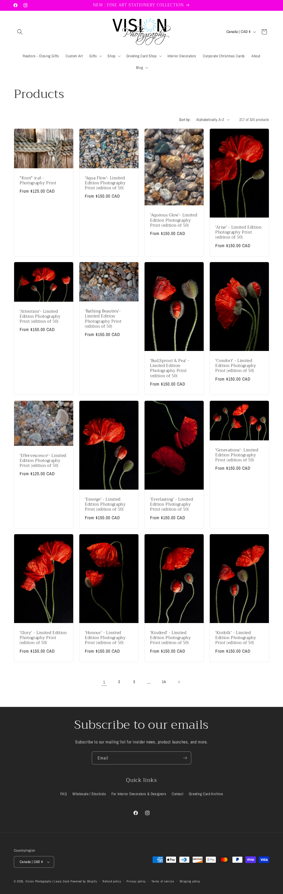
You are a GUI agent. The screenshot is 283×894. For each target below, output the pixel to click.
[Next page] (179, 682)
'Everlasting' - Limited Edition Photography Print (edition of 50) (171, 504)
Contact (177, 793)
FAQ (63, 793)
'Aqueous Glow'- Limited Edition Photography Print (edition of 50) (173, 220)
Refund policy (112, 881)
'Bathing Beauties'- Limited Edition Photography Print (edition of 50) (103, 319)
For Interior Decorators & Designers (138, 793)
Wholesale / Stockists (89, 793)
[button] (20, 32)
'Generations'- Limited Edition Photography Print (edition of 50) (236, 455)
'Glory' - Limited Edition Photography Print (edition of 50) (43, 638)
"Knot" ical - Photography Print (38, 180)
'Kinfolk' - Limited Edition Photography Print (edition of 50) (235, 638)
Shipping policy (190, 881)
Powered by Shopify (83, 881)
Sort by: (185, 119)
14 (164, 681)
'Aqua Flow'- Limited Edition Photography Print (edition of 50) (105, 183)
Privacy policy (136, 881)
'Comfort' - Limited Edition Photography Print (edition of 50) (235, 366)
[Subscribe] (185, 757)
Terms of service (162, 881)
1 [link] (104, 682)
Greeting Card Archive (206, 793)
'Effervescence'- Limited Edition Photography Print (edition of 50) (43, 461)
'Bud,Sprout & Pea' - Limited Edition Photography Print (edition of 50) (169, 368)
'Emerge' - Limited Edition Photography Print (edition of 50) (105, 504)
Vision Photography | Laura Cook (47, 881)
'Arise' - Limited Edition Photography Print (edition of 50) (238, 232)
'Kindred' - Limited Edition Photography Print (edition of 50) (170, 638)
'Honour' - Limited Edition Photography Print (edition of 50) (105, 638)
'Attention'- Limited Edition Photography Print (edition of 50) (40, 316)
